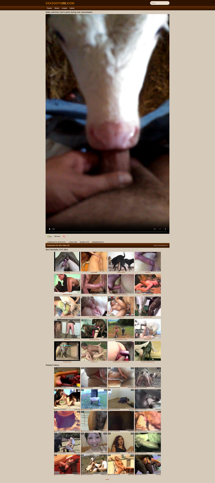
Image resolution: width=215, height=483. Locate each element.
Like (50, 236)
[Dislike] (64, 236)
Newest (57, 8)
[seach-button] (213, 2)
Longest (64, 8)
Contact (107, 479)
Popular (49, 8)
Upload (72, 8)
